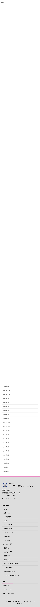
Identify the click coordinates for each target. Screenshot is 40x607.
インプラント (8, 524)
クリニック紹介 (7, 544)
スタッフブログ (7, 589)
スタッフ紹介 (8, 552)
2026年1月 (6, 386)
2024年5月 (6, 447)
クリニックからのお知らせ (11, 575)
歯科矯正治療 (8, 528)
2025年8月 (6, 402)
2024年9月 (6, 435)
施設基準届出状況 (9, 571)
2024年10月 (6, 431)
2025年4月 (6, 415)
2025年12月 (6, 390)
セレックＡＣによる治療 (11, 563)
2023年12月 (6, 463)
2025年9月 (6, 398)
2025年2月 (6, 419)
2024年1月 (6, 459)
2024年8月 (6, 439)
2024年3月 (6, 451)
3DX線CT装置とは (9, 567)
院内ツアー (7, 556)
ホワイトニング (9, 532)
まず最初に (7, 517)
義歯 (5, 521)
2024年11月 (6, 427)
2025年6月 (6, 410)
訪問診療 (7, 536)
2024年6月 (6, 443)
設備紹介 (7, 560)
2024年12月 (6, 423)
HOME (5, 509)
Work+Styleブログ (8, 593)
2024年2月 (6, 455)
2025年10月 (6, 394)
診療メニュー (7, 513)
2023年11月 (6, 467)
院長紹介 (7, 548)
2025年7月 (6, 406)
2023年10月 (6, 471)
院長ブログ (6, 585)
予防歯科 (7, 540)
